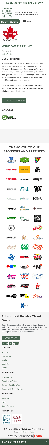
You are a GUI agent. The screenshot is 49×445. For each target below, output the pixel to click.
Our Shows (6, 356)
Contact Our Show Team (11, 385)
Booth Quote (9, 22)
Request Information (14, 100)
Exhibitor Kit (7, 377)
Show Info (6, 398)
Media (4, 360)
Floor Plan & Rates (9, 381)
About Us (5, 352)
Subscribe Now (11, 338)
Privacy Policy (29, 432)
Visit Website (7, 54)
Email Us (5, 364)
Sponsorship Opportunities (12, 389)
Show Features (8, 406)
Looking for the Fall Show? (24, 3)
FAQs (4, 402)
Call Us (4, 368)
